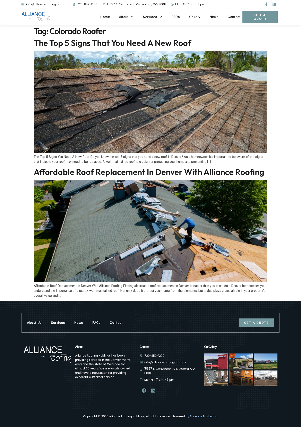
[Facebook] (144, 390)
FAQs (176, 17)
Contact (234, 17)
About (123, 17)
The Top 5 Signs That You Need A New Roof (112, 43)
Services (150, 17)
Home (105, 17)
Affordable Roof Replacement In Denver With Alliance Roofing (149, 172)
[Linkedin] (274, 4)
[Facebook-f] (266, 4)
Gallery (194, 17)
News (214, 17)
